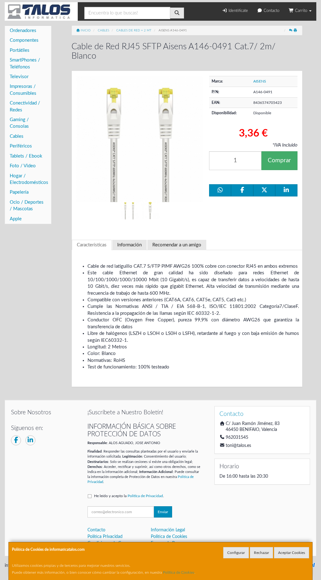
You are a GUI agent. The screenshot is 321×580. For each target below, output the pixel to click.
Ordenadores (23, 30)
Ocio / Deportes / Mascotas (27, 205)
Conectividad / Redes (25, 106)
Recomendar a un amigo (176, 245)
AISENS (259, 81)
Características (92, 245)
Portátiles (19, 50)
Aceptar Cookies (291, 553)
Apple (16, 219)
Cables (17, 136)
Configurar (236, 553)
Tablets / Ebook (26, 156)
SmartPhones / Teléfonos (25, 63)
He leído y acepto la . (129, 496)
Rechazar (261, 553)
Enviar (163, 512)
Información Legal (168, 530)
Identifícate (237, 11)
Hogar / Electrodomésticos (29, 179)
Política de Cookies (178, 572)
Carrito (301, 11)
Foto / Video (23, 166)
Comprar (279, 161)
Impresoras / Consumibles (23, 89)
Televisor (19, 76)
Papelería (19, 192)
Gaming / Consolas (19, 123)
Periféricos (21, 146)
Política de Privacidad (145, 496)
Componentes (24, 40)
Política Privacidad (105, 536)
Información (129, 245)
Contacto (270, 11)
